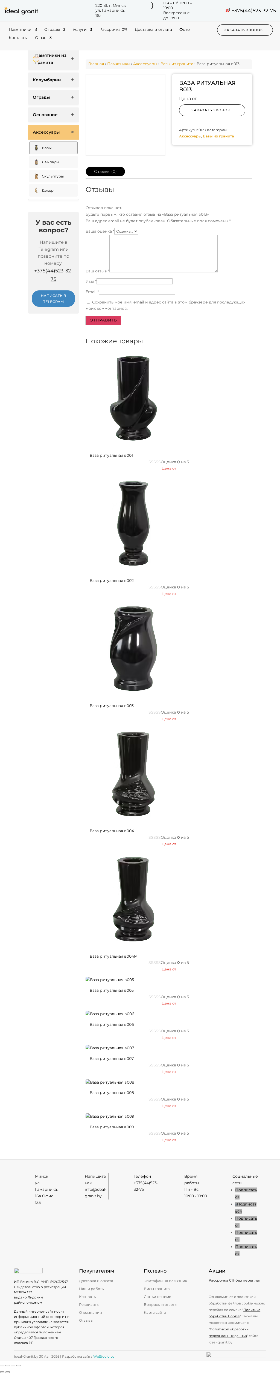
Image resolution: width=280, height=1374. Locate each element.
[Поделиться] (13, 1365)
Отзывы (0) (105, 171)
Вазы (46, 148)
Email (92, 291)
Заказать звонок (243, 30)
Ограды (52, 30)
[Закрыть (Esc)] (18, 1365)
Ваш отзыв (97, 271)
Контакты (18, 38)
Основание (45, 114)
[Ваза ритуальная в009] (110, 1116)
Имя (91, 281)
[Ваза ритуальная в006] (110, 1013)
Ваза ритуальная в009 (112, 1127)
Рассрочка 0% (113, 30)
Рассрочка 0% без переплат (235, 1280)
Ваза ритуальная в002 (112, 580)
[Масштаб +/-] (2, 1365)
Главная (96, 63)
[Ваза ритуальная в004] (133, 820)
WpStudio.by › (104, 1356)
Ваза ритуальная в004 (112, 830)
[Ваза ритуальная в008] (110, 1082)
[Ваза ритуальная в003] (133, 695)
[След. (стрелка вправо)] (7, 1372)
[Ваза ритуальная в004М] (133, 945)
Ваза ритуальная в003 (112, 705)
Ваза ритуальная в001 (111, 455)
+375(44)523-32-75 (254, 11)
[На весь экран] (7, 1365)
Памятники (20, 30)
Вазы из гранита (177, 63)
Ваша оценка (100, 231)
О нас (40, 38)
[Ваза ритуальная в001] (133, 444)
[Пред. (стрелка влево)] (2, 1372)
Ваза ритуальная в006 (112, 1024)
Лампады (50, 162)
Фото (184, 30)
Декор (48, 190)
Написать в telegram (53, 298)
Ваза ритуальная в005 (112, 990)
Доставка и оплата (153, 30)
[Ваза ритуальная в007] (110, 1047)
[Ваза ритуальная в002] (133, 569)
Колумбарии (47, 79)
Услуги (80, 30)
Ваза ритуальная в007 (112, 1058)
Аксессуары (46, 132)
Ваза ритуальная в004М (114, 956)
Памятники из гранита (50, 59)
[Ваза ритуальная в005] (110, 979)
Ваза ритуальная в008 (112, 1092)
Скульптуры (53, 176)
